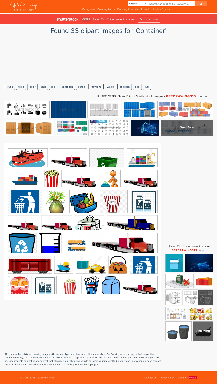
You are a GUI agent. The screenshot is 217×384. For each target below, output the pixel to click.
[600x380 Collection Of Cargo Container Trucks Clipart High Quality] (68, 160)
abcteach (67, 86)
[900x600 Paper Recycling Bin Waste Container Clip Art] (107, 160)
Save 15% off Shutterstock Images (189, 246)
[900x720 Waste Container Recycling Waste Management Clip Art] (25, 203)
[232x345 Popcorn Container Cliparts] (91, 287)
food (21, 86)
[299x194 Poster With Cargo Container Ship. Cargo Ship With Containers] (25, 181)
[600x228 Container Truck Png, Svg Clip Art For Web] (132, 225)
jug (147, 86)
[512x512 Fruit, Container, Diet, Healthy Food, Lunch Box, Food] (83, 203)
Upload (144, 9)
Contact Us (150, 377)
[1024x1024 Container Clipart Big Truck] (76, 245)
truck (10, 86)
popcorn (124, 86)
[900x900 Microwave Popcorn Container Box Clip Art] (113, 203)
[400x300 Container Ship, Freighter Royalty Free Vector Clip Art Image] (142, 160)
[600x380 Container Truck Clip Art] (23, 225)
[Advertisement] (108, 57)
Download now (149, 19)
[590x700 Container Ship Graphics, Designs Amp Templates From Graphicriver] (63, 267)
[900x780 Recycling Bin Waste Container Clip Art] (22, 245)
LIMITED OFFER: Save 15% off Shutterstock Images (129, 96)
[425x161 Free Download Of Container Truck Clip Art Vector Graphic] (124, 245)
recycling (96, 86)
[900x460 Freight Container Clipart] (30, 267)
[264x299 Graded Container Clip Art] (50, 245)
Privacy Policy (167, 377)
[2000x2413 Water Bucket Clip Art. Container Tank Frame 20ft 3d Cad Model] (118, 267)
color (32, 86)
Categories (88, 9)
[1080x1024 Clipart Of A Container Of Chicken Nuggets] (19, 287)
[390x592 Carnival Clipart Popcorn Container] (51, 181)
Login (156, 9)
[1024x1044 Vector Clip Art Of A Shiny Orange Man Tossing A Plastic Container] (109, 181)
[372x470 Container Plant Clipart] (56, 203)
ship (43, 86)
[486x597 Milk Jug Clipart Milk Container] (111, 287)
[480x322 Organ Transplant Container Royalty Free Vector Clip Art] (89, 225)
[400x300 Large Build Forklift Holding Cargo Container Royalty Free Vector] (91, 267)
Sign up (166, 9)
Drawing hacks (106, 9)
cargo (81, 86)
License (182, 377)
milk (53, 86)
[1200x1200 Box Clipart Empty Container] (70, 287)
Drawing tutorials (127, 9)
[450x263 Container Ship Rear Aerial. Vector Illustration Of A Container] (27, 160)
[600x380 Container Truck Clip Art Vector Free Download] (79, 181)
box (137, 86)
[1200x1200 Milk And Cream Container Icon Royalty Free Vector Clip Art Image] (143, 203)
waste (110, 86)
